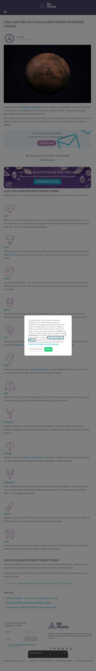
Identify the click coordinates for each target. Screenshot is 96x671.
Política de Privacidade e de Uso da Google (43, 344)
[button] (36, 349)
